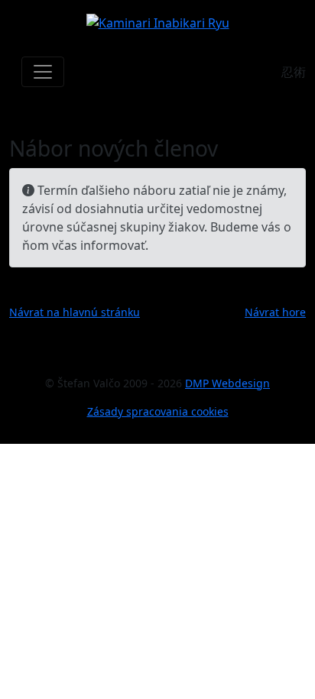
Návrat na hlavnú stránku (74, 312)
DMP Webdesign (227, 383)
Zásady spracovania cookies (158, 411)
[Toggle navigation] (42, 72)
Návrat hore (275, 312)
